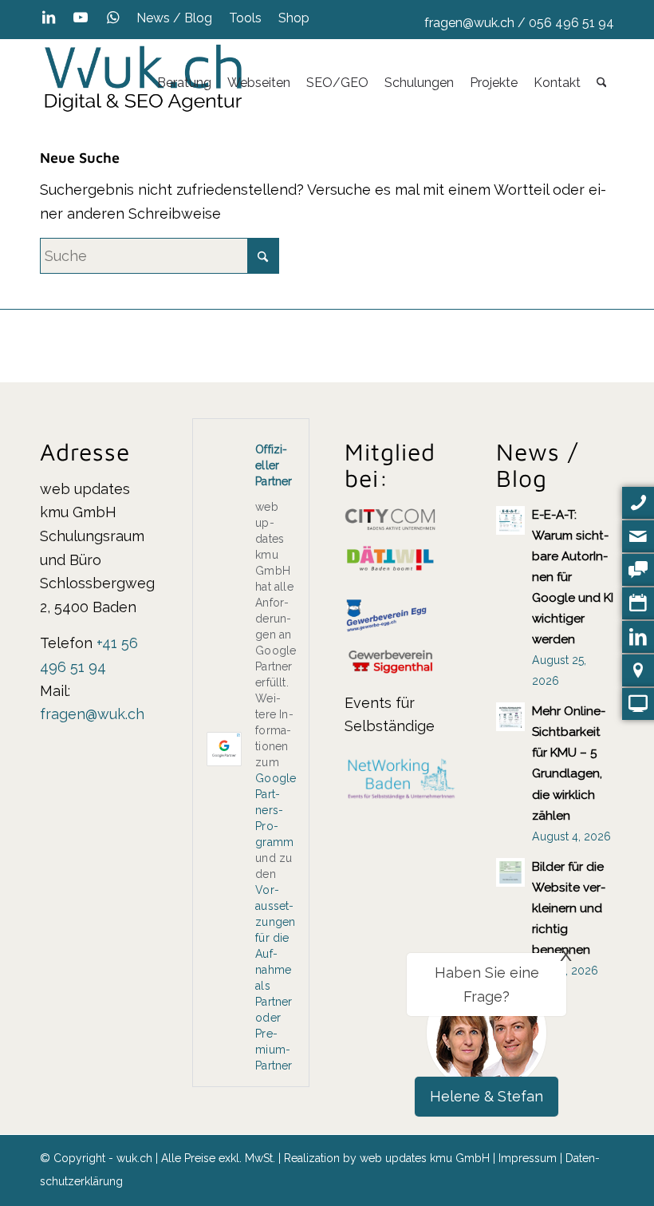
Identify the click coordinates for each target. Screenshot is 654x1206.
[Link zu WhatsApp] (112, 18)
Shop (293, 18)
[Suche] (602, 83)
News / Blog (174, 18)
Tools (245, 18)
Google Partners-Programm (275, 810)
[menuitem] (174, 18)
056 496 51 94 (571, 22)
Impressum (527, 1158)
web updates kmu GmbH (425, 1158)
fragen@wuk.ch (469, 22)
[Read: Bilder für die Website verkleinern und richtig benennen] (510, 872)
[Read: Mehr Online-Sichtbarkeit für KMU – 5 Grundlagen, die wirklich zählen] (510, 716)
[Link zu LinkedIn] (48, 18)
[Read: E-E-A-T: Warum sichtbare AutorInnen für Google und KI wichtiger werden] (510, 520)
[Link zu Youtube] (80, 18)
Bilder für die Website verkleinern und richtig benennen (568, 908)
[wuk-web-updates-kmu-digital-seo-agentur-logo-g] (143, 83)
